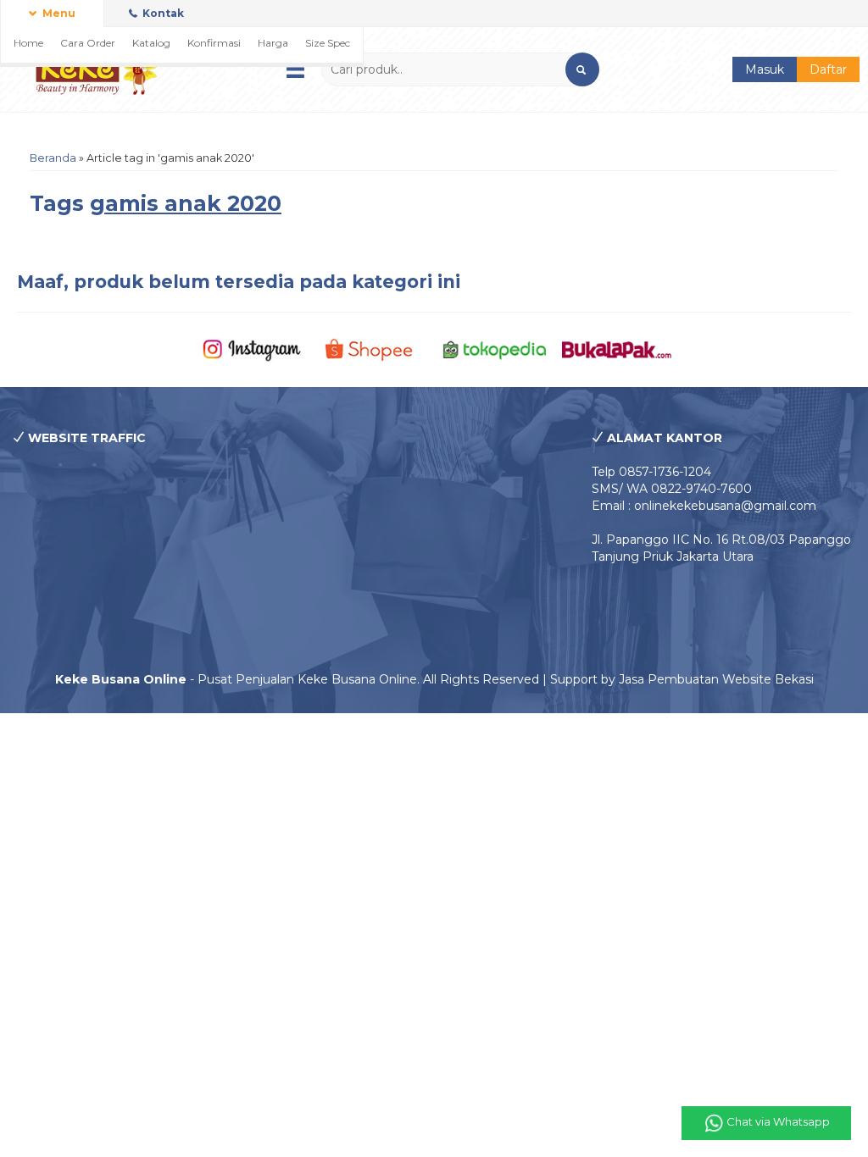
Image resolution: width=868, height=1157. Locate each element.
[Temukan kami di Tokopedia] (495, 349)
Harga (273, 42)
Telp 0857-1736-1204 (651, 471)
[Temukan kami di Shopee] (373, 349)
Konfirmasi (214, 42)
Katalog (151, 42)
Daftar (828, 69)
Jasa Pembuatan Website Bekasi (716, 679)
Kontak (162, 13)
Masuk (764, 69)
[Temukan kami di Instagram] (251, 349)
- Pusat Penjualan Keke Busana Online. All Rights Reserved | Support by (337, 679)
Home (28, 42)
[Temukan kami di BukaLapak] (617, 349)
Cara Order (87, 42)
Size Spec (327, 42)
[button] (582, 69)
